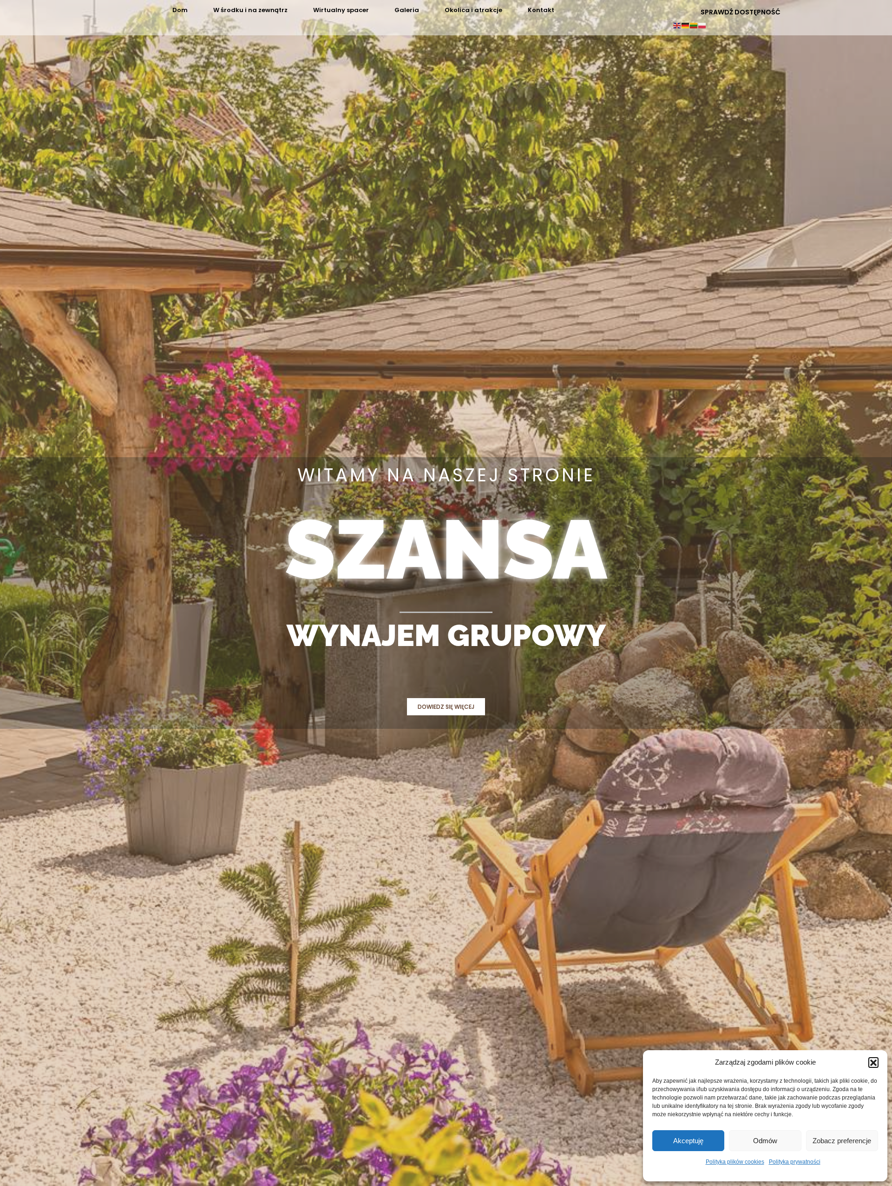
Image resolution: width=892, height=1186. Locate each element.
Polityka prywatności (794, 1162)
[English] (677, 25)
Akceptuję (688, 1141)
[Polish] (702, 25)
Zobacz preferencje (842, 1141)
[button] (873, 1062)
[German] (686, 25)
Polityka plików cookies (735, 1162)
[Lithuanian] (694, 25)
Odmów (765, 1141)
